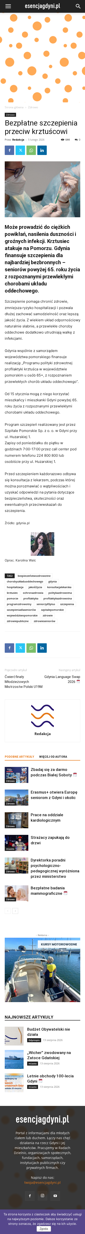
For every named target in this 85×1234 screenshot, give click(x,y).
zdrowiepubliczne (18, 621)
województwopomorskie (22, 615)
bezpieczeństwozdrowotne (34, 575)
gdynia (52, 581)
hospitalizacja (15, 587)
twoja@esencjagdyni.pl (42, 1182)
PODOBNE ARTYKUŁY (19, 756)
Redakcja (18, 139)
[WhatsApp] (31, 150)
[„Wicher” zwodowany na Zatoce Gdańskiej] (14, 1059)
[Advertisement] (42, 57)
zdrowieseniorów (44, 621)
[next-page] (15, 911)
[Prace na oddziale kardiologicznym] (16, 820)
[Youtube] (55, 1196)
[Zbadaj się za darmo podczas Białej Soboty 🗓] (16, 775)
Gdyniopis (34, 1040)
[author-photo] (42, 727)
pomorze (12, 598)
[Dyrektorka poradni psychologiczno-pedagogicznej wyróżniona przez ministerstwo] (16, 866)
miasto (10, 848)
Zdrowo (33, 107)
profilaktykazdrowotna (57, 598)
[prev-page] (8, 911)
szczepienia (67, 604)
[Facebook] (9, 150)
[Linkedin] (42, 150)
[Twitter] (20, 150)
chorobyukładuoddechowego (25, 581)
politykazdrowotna (60, 592)
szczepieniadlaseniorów (21, 609)
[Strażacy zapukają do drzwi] (16, 843)
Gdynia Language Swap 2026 (62, 679)
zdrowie (48, 615)
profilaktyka (30, 598)
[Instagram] (42, 1196)
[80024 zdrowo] (42, 189)
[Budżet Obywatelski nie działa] (14, 1036)
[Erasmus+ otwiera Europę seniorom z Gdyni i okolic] (16, 798)
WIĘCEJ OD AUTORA (53, 756)
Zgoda (44, 1228)
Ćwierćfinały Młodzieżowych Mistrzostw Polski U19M (23, 682)
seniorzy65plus (46, 604)
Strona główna (14, 107)
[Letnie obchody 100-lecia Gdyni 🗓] (14, 1082)
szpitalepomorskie (52, 609)
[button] (8, 6)
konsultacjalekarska (59, 587)
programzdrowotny (19, 604)
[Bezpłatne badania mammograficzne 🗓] (16, 893)
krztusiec (12, 592)
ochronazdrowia (33, 592)
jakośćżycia (35, 587)
